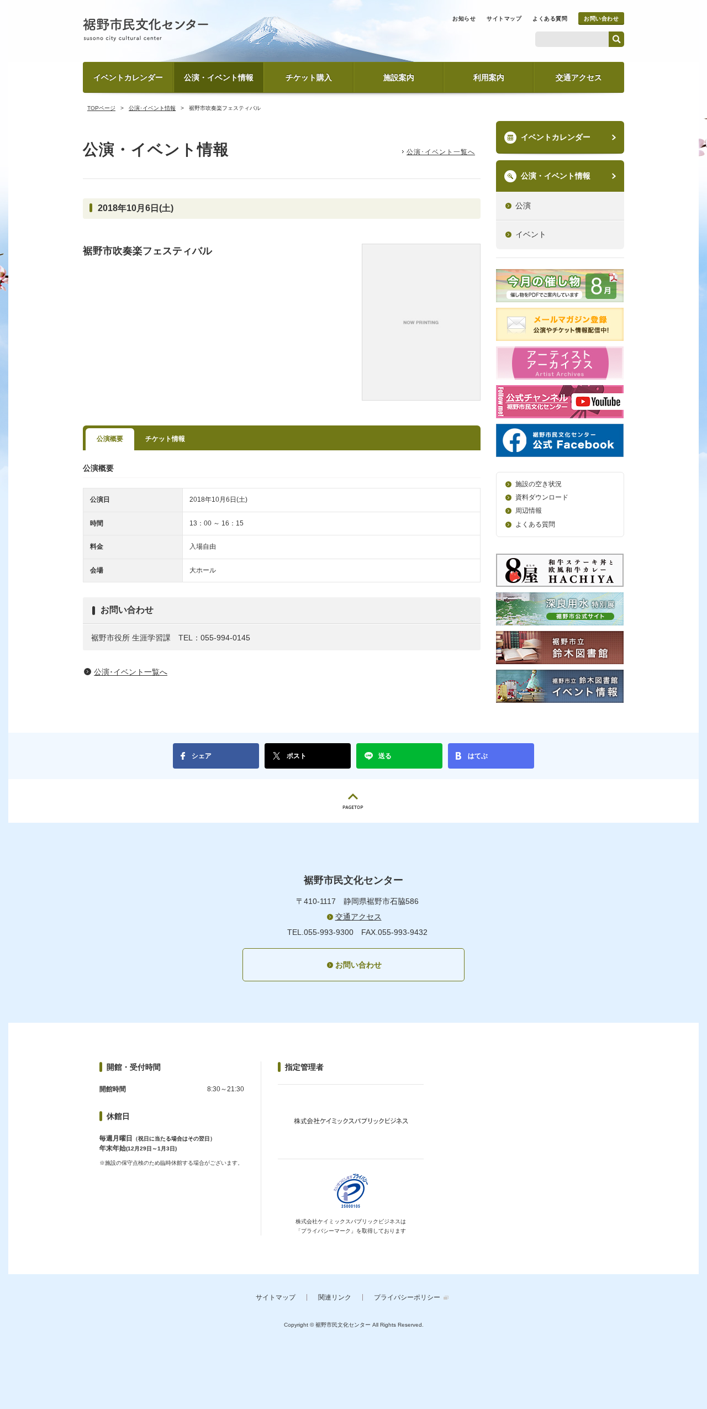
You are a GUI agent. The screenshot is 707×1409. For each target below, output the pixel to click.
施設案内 (398, 77)
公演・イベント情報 (219, 77)
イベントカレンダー (128, 77)
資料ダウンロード (541, 497)
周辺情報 (528, 510)
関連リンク (334, 1297)
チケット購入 (309, 77)
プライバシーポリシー (407, 1297)
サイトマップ (504, 18)
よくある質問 (549, 18)
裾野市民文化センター (145, 29)
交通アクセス (579, 77)
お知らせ (464, 18)
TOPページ (101, 108)
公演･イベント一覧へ (441, 152)
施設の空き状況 (538, 484)
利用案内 (488, 77)
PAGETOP (353, 801)
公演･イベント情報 (152, 108)
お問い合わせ (601, 18)
